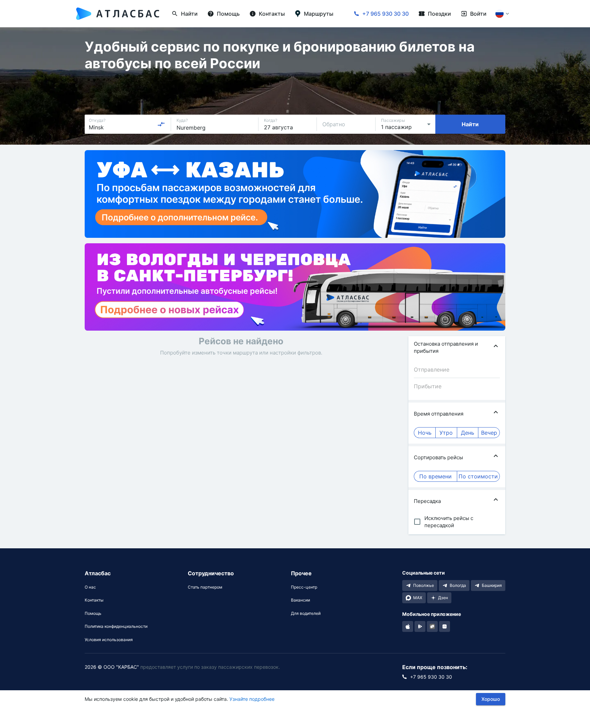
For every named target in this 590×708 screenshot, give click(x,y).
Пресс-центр (304, 587)
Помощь (93, 613)
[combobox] (127, 124)
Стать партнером (205, 587)
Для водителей (306, 613)
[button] (456, 347)
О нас (90, 587)
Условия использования (109, 639)
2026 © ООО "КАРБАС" (112, 667)
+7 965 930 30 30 (385, 13)
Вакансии (300, 600)
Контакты (94, 600)
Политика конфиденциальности (116, 626)
